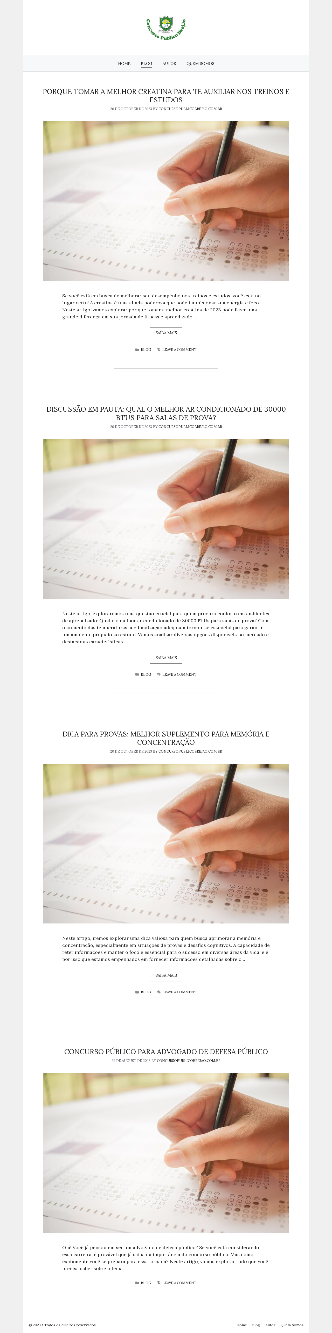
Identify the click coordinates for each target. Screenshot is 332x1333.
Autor (169, 63)
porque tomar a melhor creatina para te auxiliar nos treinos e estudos (166, 95)
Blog (146, 63)
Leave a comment (179, 349)
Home (124, 63)
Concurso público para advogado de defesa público (166, 1051)
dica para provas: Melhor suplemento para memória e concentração (166, 738)
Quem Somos (200, 63)
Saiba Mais (166, 332)
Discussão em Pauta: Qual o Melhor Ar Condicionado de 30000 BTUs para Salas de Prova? (166, 413)
